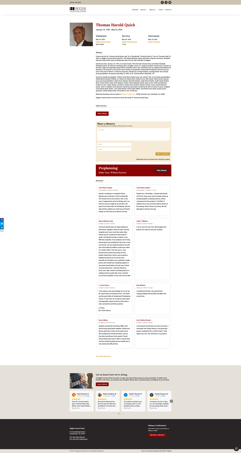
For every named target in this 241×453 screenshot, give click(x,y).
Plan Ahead (161, 170)
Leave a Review (102, 384)
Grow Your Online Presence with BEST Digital (156, 451)
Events (161, 9)
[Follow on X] (166, 2)
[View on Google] (74, 395)
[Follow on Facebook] (162, 2)
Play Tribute (102, 114)
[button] (69, 401)
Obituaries (135, 9)
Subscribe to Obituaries (157, 435)
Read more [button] (75, 408)
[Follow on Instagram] (169, 2)
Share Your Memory (163, 154)
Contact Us (168, 9)
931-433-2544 (76, 2)
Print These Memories (103, 356)
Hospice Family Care (128, 94)
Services (142, 9)
